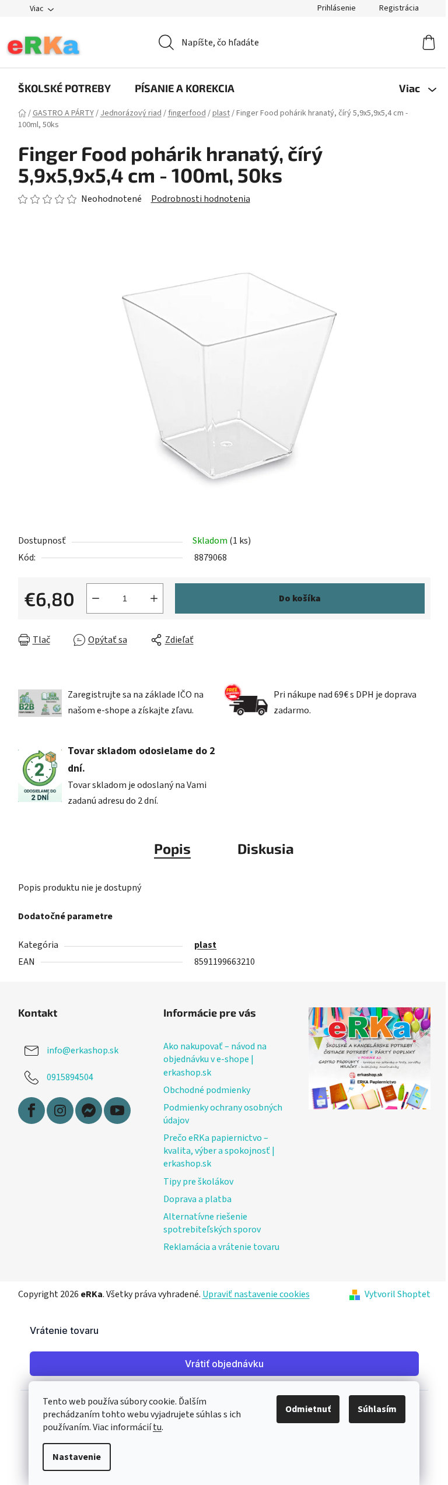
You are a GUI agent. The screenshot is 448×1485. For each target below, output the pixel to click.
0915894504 (70, 1077)
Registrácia (399, 8)
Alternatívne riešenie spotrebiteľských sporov (212, 1223)
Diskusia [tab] (265, 848)
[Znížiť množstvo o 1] (95, 598)
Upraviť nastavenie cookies (256, 1294)
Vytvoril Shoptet (397, 1294)
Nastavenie (76, 1457)
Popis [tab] (172, 848)
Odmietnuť (308, 1409)
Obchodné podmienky (206, 1090)
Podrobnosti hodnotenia (200, 198)
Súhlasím (377, 1409)
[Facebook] (31, 1110)
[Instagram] (60, 1110)
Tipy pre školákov (198, 1181)
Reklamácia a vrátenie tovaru (221, 1247)
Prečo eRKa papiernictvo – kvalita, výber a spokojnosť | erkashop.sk (219, 1151)
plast (205, 944)
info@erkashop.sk (82, 1050)
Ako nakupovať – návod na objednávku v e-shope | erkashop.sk (215, 1059)
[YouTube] (117, 1110)
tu (157, 1427)
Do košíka (300, 598)
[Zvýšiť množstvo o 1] (154, 598)
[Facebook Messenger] (88, 1110)
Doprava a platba (197, 1199)
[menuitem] (64, 88)
